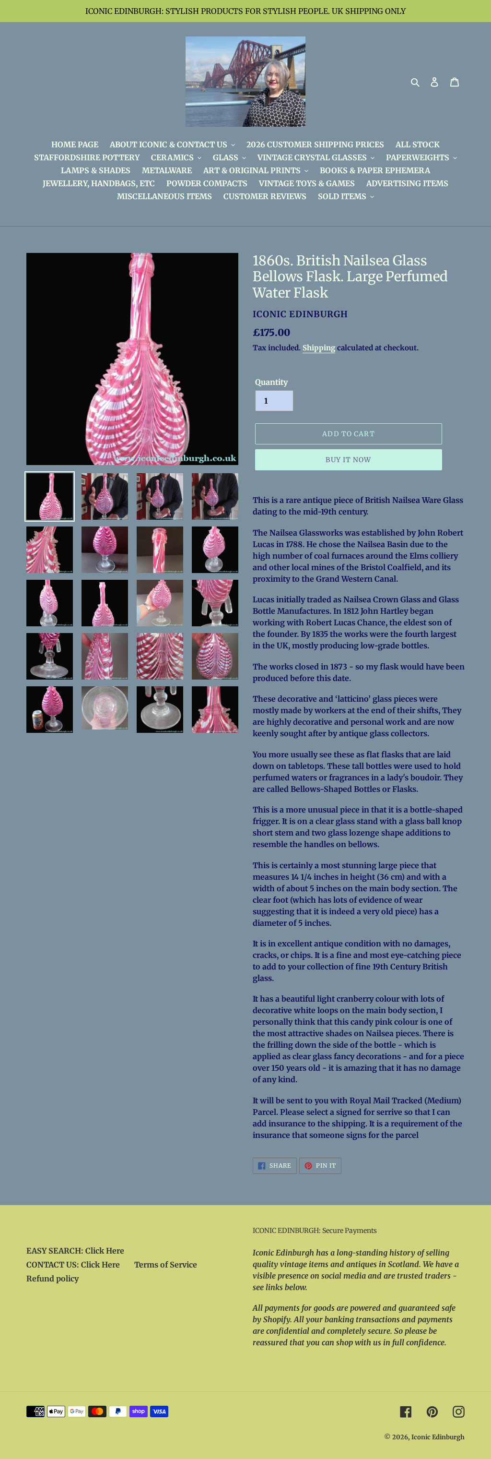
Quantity (271, 382)
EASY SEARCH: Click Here (75, 1251)
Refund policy (52, 1278)
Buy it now (348, 459)
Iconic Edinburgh (438, 1437)
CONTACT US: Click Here (73, 1264)
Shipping (319, 347)
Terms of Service (165, 1264)
